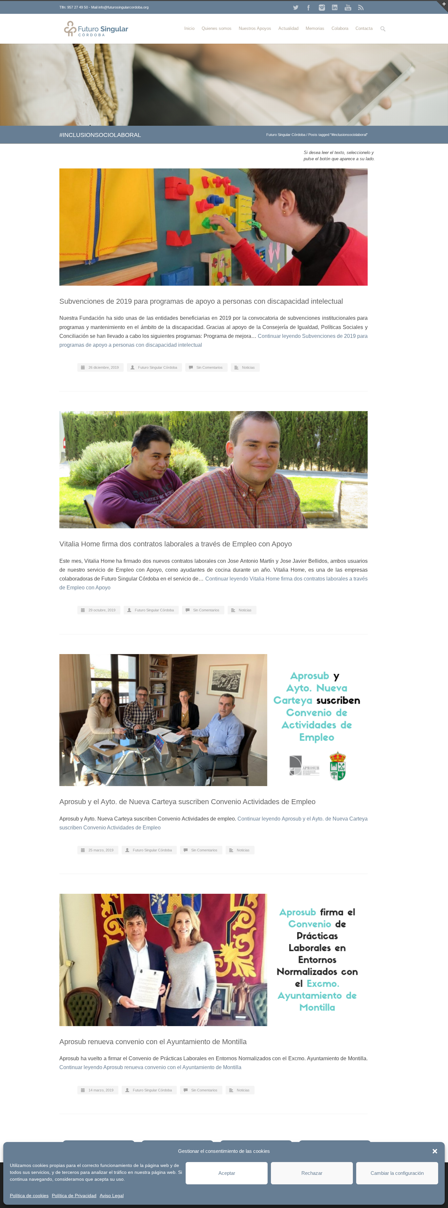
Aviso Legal (112, 1195)
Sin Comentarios (209, 367)
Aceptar (226, 1173)
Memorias (315, 28)
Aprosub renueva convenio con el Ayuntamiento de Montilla (153, 1042)
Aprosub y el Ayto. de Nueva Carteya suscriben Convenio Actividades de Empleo (187, 802)
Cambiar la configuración (397, 1173)
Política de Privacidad (74, 1195)
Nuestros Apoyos (255, 28)
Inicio (189, 28)
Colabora (340, 28)
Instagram (321, 7)
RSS (361, 7)
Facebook (308, 7)
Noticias (248, 367)
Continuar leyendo (150, 1067)
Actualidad (288, 28)
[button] (435, 1151)
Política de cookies (29, 1195)
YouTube (348, 7)
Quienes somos (217, 28)
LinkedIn (334, 7)
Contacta (364, 28)
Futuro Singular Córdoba (285, 135)
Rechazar (311, 1173)
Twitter (295, 7)
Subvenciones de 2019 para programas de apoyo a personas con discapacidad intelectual (201, 301)
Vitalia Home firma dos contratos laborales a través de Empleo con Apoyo (175, 544)
